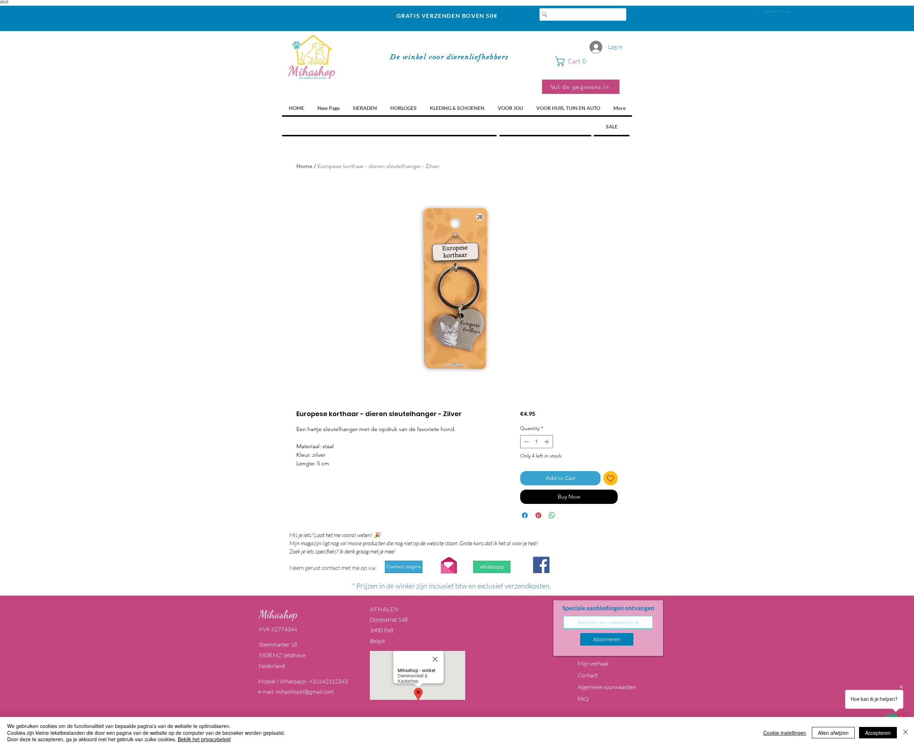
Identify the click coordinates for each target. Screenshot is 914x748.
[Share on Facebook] (525, 515)
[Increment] (547, 441)
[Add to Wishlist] (610, 478)
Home (304, 166)
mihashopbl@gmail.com (305, 691)
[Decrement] (525, 441)
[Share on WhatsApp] (552, 515)
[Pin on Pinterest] (538, 515)
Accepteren (878, 732)
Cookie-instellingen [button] (784, 732)
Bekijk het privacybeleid (204, 739)
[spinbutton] (536, 441)
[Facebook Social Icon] (541, 565)
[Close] (905, 732)
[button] (587, 61)
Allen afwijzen (833, 732)
